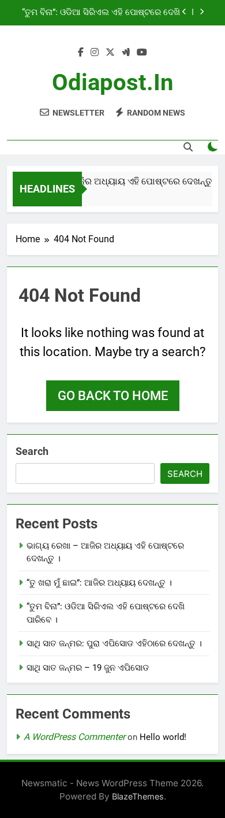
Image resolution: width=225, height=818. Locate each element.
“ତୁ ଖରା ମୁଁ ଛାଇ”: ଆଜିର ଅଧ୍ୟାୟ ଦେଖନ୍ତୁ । (99, 583)
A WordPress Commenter (74, 736)
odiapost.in (112, 82)
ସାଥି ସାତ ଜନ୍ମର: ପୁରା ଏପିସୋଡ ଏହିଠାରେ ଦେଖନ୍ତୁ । (114, 643)
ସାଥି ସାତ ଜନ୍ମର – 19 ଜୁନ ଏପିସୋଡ (88, 667)
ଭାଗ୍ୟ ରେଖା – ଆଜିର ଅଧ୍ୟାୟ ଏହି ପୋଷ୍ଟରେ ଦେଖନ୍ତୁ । (114, 181)
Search (32, 451)
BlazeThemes (138, 796)
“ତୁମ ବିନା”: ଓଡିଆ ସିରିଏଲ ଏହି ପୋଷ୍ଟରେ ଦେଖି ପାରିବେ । (101, 12)
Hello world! (163, 737)
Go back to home (113, 395)
